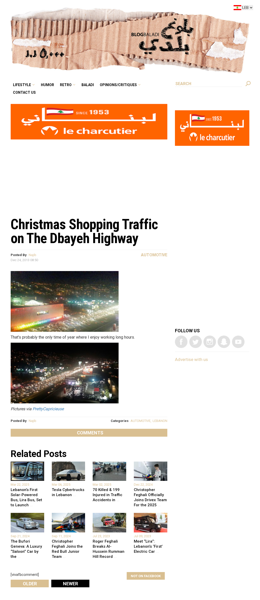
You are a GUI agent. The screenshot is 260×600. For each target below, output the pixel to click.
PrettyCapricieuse (48, 408)
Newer (70, 583)
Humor (86, 8)
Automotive (154, 254)
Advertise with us (191, 359)
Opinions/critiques (145, 8)
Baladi (119, 8)
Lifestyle (65, 8)
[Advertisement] (89, 175)
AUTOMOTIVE (141, 421)
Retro (101, 8)
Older (30, 583)
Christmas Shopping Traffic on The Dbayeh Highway (84, 231)
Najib (32, 255)
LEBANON (160, 421)
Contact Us (67, 16)
